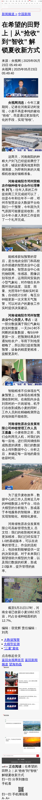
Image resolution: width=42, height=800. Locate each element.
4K (35, 1)
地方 (2, 3)
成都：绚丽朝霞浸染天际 (29, 748)
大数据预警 (12, 639)
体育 (22, 1)
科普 (24, 3)
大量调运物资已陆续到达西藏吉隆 (26, 673)
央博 (16, 3)
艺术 (34, 3)
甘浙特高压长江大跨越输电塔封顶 (13, 723)
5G (39, 3)
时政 (6, 1)
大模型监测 (12, 644)
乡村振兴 (5, 3)
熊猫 (28, 1)
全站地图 (22, 759)
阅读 (32, 3)
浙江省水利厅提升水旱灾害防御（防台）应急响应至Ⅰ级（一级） (28, 697)
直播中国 (31, 1)
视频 (16, 1)
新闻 (10, 1)
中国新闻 (24, 14)
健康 (26, 3)
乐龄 (29, 3)
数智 (37, 3)
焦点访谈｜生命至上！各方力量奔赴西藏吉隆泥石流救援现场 (28, 681)
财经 (19, 1)
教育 (25, 1)
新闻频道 (8, 14)
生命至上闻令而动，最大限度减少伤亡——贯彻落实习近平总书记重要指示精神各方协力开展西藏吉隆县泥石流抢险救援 (28, 689)
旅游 (21, 3)
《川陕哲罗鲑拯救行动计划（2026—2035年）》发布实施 (27, 705)
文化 (18, 3)
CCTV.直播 (40, 1)
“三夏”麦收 (11, 648)
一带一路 (12, 3)
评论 (13, 1)
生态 (9, 3)
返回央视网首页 (13, 660)
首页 (3, 1)
